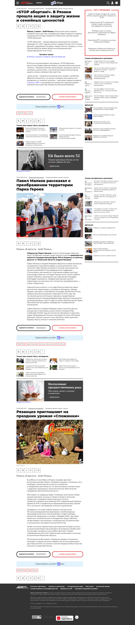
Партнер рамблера (49, 617)
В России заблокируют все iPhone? (105, 235)
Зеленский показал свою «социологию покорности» (102, 122)
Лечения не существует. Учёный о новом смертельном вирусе (105, 202)
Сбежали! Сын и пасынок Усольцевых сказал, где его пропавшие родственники (106, 83)
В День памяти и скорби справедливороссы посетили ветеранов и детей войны (35, 143)
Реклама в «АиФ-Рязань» (57, 586)
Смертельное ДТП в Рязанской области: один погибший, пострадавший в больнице (102, 24)
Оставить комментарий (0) (67, 97)
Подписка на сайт (66, 588)
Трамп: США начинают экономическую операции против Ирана (104, 250)
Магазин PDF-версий (103, 586)
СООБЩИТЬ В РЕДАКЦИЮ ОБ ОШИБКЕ (86, 588)
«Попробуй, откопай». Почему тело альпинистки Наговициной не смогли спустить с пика (105, 210)
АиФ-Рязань (20, 465)
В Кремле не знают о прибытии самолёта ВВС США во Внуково (103, 242)
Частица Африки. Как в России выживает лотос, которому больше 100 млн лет (105, 90)
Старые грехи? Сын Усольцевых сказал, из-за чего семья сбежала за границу (105, 62)
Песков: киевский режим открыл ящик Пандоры (104, 115)
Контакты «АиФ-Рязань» (38, 586)
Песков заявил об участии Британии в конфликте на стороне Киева (105, 108)
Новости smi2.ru (23, 171)
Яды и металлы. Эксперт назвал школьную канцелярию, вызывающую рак (104, 76)
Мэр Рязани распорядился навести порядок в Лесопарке (69, 360)
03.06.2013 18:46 (21, 8)
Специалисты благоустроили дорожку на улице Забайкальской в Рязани (37, 367)
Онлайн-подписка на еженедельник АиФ (44, 588)
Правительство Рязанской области (28, 238)
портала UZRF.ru (34, 83)
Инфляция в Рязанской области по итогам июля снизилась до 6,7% (101, 49)
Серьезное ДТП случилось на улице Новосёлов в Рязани (102, 41)
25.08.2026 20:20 (21, 177)
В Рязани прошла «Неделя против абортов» (46, 57)
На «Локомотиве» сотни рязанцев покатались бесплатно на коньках (37, 135)
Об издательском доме (75, 586)
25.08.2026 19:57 (21, 408)
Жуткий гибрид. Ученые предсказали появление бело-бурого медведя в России (106, 97)
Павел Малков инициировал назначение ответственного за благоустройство (36, 374)
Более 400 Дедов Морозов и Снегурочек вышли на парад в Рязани (35, 129)
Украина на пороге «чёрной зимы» (104, 255)
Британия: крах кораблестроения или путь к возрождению (104, 129)
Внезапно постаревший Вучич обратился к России (103, 136)
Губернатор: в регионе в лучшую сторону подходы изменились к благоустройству (36, 360)
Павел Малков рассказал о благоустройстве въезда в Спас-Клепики (69, 367)
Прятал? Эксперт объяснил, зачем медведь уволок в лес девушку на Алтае (105, 196)
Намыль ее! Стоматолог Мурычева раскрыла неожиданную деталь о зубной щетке (105, 189)
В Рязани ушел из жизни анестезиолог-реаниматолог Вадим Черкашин (102, 32)
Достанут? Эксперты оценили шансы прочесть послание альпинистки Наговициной (106, 182)
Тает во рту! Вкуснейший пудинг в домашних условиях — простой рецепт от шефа (105, 69)
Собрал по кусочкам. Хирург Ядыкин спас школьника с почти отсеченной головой (106, 217)
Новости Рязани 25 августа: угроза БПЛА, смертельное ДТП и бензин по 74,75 (101, 16)
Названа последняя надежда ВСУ (104, 228)
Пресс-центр (90, 586)
